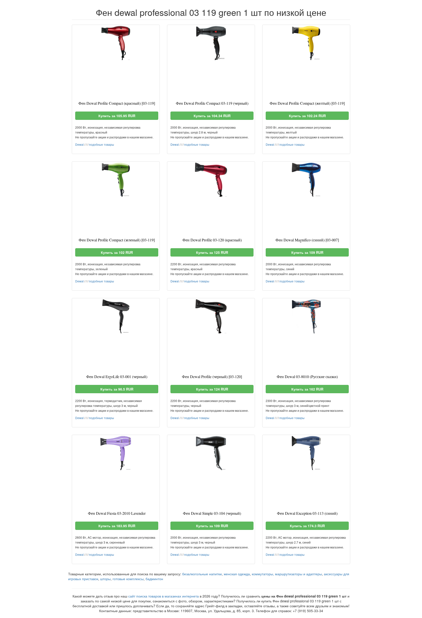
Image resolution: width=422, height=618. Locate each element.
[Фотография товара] (115, 43)
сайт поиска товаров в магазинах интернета (163, 596)
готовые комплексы (128, 578)
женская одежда (237, 573)
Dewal (79, 144)
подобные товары (101, 144)
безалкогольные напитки (202, 573)
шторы (105, 578)
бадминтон (154, 578)
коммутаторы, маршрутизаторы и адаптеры (287, 573)
